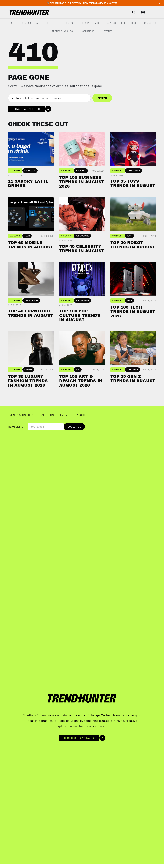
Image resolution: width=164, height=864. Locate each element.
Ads (97, 23)
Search (102, 98)
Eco (123, 23)
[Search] (133, 12)
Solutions (88, 31)
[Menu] (152, 12)
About (81, 415)
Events (108, 31)
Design (86, 23)
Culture (71, 23)
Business (110, 23)
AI (37, 23)
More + (157, 23)
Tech (47, 23)
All (13, 23)
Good (134, 23)
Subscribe (74, 426)
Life (58, 23)
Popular (26, 23)
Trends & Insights (62, 31)
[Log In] (143, 12)
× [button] (159, 3)
